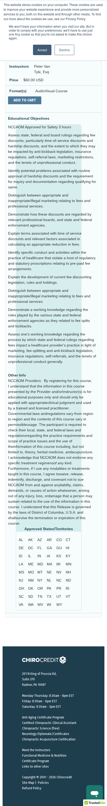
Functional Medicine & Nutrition (44, 755)
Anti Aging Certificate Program (43, 717)
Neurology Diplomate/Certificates (45, 734)
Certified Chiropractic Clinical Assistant (49, 723)
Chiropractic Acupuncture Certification (49, 739)
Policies (43, 783)
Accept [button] (42, 50)
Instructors (19, 66)
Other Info (17, 375)
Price (13, 80)
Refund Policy (31, 788)
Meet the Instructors (36, 750)
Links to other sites (35, 766)
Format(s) (17, 91)
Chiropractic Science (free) (40, 728)
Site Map (28, 783)
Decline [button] (64, 50)
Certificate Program (35, 761)
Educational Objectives (28, 118)
